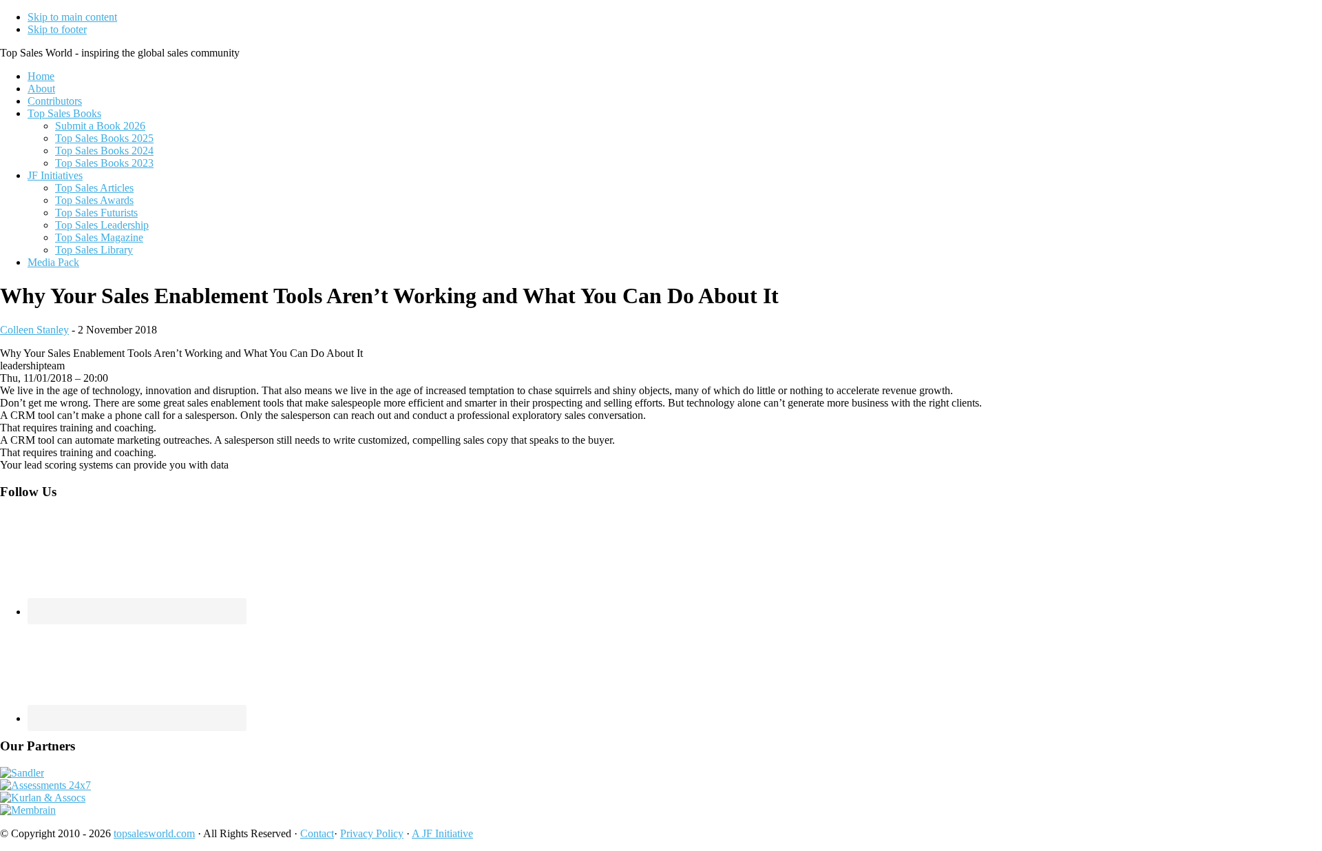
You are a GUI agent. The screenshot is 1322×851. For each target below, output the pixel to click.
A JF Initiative (442, 833)
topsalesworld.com (154, 833)
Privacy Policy (371, 833)
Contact (317, 833)
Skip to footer (57, 29)
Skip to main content (72, 17)
